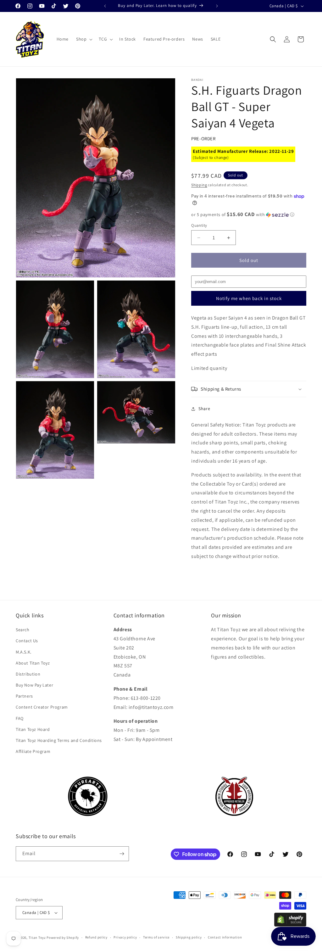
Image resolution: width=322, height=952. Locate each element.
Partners (24, 696)
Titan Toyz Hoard (33, 729)
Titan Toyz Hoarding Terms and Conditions (59, 740)
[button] (83, 39)
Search (23, 629)
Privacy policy (125, 937)
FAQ (20, 718)
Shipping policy (189, 937)
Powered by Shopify (63, 937)
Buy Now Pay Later (34, 685)
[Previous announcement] (105, 6)
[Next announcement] (217, 6)
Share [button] (204, 408)
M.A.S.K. (23, 652)
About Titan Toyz (33, 663)
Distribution (28, 674)
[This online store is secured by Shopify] (290, 924)
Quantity (199, 225)
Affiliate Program (33, 751)
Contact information (225, 937)
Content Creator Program (42, 707)
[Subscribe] (122, 853)
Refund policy (96, 937)
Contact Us (27, 640)
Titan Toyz (37, 937)
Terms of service (156, 937)
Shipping (199, 184)
